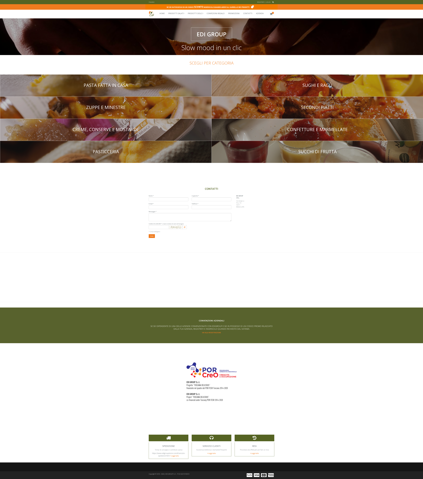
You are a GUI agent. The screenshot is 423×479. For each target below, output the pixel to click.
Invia (151, 236)
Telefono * (195, 204)
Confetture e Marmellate (317, 129)
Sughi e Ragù (317, 85)
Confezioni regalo (215, 13)
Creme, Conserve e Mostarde (106, 129)
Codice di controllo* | (166, 224)
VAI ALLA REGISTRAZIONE (211, 333)
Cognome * (195, 196)
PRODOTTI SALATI (176, 13)
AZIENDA (260, 13)
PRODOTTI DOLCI (195, 13)
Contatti (247, 13)
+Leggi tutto (174, 456)
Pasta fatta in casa (106, 85)
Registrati (260, 2)
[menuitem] (161, 13)
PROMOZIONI (234, 13)
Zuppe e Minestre (106, 107)
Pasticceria (106, 151)
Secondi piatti (317, 107)
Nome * (151, 196)
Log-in (268, 2)
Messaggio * (153, 212)
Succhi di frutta (317, 151)
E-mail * (151, 204)
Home (162, 13)
